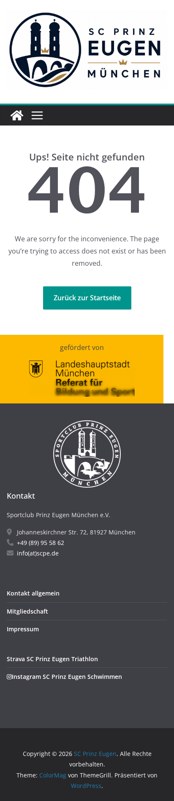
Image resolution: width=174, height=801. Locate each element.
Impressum (23, 629)
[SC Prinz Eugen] (17, 115)
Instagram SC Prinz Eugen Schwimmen (67, 677)
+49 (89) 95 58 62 (40, 543)
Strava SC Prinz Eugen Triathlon (52, 659)
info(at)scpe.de (38, 553)
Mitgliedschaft (27, 611)
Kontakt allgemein (33, 593)
